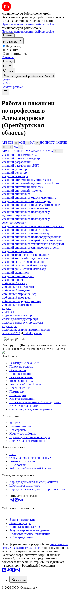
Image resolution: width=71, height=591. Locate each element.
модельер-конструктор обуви (21, 319)
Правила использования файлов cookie (28, 31)
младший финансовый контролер (24, 265)
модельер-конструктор (17, 315)
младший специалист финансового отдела (30, 247)
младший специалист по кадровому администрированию (26, 213)
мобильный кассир (14, 283)
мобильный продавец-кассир (21, 301)
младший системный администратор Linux (30, 183)
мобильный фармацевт (17, 304)
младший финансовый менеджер (24, 269)
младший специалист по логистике (25, 229)
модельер (8, 311)
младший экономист (15, 272)
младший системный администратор (26, 179)
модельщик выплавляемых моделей (26, 329)
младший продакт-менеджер (21, 158)
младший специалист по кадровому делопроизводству (26, 220)
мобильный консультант (18, 286)
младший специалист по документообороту (31, 204)
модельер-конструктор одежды (22, 322)
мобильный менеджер (16, 290)
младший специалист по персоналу (25, 233)
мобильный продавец (16, 297)
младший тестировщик (17, 251)
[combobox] (18, 579)
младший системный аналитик (22, 187)
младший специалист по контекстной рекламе (33, 226)
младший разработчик (16, 162)
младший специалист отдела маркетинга (29, 197)
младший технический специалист (25, 254)
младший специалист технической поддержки (33, 244)
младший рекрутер (14, 172)
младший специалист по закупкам (25, 208)
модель (6, 308)
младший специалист (16, 194)
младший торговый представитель (25, 258)
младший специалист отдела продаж (26, 201)
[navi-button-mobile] (5, 92)
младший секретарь (15, 176)
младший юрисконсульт (18, 276)
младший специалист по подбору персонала (31, 237)
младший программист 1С (19, 154)
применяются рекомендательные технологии (35, 545)
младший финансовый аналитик (23, 261)
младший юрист (12, 279)
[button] (6, 79)
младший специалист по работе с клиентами (32, 240)
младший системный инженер (22, 190)
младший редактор (14, 169)
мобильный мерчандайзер (19, 294)
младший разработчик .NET (20, 165)
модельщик (9, 326)
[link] (8, 70)
